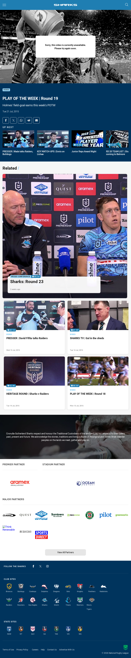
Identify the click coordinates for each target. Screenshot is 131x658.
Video (6, 90)
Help (43, 649)
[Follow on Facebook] (33, 566)
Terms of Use (8, 649)
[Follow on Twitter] (40, 566)
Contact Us (52, 649)
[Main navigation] (4, 5)
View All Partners (65, 552)
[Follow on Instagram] (47, 566)
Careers (35, 649)
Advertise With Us (66, 649)
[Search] (126, 5)
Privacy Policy (22, 649)
